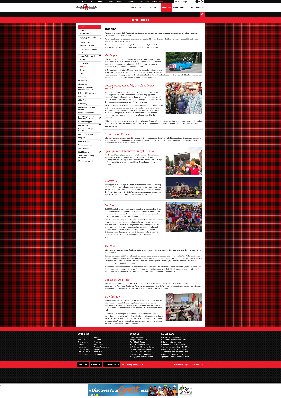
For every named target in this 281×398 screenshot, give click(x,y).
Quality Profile (84, 34)
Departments (98, 345)
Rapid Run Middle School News (173, 345)
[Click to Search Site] (202, 14)
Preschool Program (86, 42)
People (82, 73)
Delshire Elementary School (140, 349)
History (82, 60)
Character (83, 77)
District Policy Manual (87, 56)
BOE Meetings (83, 354)
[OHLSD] (86, 6)
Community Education (116, 2)
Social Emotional (84, 149)
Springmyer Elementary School (141, 357)
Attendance (82, 84)
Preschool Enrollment (87, 46)
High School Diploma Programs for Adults (86, 117)
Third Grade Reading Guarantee (86, 157)
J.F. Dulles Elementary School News (174, 352)
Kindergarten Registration (88, 49)
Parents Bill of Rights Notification (86, 130)
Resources (82, 347)
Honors (82, 70)
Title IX (82, 53)
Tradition (83, 66)
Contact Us (95, 365)
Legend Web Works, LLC (193, 365)
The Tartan (98, 354)
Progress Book (83, 138)
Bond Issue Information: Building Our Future (87, 88)
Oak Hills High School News (171, 337)
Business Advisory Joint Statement (88, 38)
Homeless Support (85, 122)
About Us (81, 27)
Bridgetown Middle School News (173, 340)
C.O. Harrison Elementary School (142, 347)
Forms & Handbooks (86, 113)
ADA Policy (126, 365)
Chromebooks (99, 349)
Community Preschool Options (86, 108)
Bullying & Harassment (86, 93)
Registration (144, 2)
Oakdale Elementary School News (173, 354)
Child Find (82, 100)
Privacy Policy (137, 365)
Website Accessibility (86, 161)
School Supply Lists (85, 145)
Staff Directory (83, 2)
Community (82, 104)
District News (83, 342)
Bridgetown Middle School (140, 340)
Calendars (82, 97)
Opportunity (84, 63)
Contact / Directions (101, 347)
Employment (132, 2)
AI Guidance (82, 80)
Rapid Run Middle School (139, 345)
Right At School (84, 141)
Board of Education (98, 2)
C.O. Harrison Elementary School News (175, 347)
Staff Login (82, 365)
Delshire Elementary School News (174, 349)
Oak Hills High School (138, 337)
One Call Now (83, 125)
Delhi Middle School (137, 342)
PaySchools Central (85, 134)
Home (80, 337)
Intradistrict (98, 352)
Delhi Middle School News (171, 342)
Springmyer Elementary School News (175, 357)
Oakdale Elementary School (140, 354)
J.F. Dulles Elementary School (141, 352)
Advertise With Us (111, 365)
